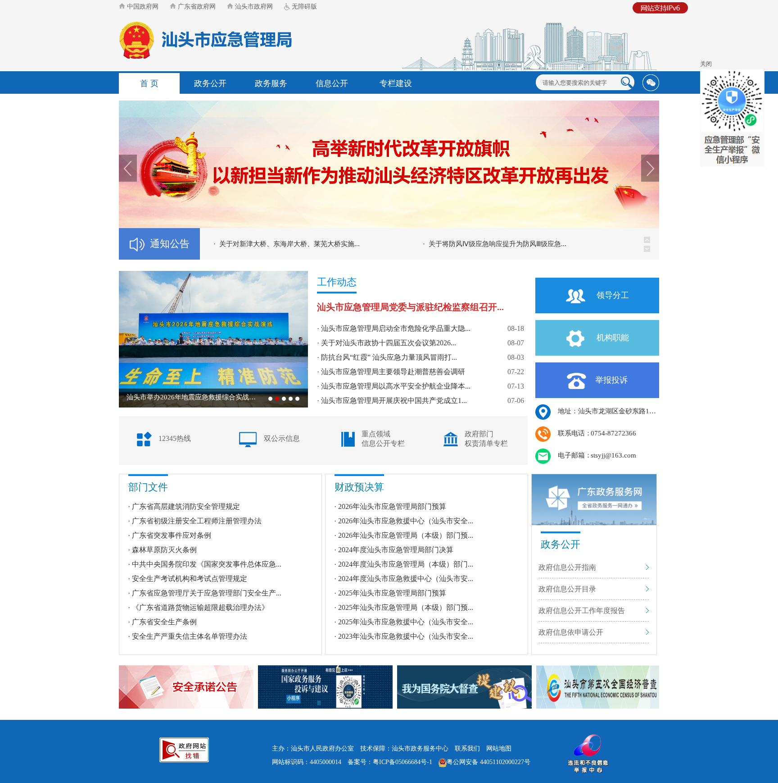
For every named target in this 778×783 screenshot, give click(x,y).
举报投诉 (611, 380)
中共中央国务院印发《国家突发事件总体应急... (206, 564)
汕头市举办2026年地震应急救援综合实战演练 (194, 397)
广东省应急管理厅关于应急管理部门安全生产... (206, 593)
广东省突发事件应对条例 (171, 535)
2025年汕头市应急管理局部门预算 (392, 593)
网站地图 (498, 748)
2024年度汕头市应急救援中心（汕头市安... (405, 578)
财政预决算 (359, 487)
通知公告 (170, 243)
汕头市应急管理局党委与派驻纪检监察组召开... (410, 307)
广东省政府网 (196, 6)
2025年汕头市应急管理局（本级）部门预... (405, 607)
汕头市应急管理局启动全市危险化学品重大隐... (395, 328)
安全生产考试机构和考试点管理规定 (189, 578)
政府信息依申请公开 (570, 632)
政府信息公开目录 (567, 589)
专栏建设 (396, 83)
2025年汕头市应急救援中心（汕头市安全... (405, 622)
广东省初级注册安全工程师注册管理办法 (197, 521)
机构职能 (611, 337)
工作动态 (337, 282)
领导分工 (611, 295)
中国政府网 (141, 6)
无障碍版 (303, 6)
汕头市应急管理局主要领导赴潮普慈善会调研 (393, 371)
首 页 (149, 83)
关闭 (706, 63)
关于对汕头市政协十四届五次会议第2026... (388, 343)
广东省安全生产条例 (164, 622)
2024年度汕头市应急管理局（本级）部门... (405, 564)
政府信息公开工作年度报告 (581, 610)
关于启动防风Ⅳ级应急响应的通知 (269, 243)
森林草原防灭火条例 (164, 550)
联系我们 (467, 748)
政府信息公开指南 (567, 567)
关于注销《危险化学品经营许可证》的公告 (493, 243)
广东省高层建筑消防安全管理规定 (186, 506)
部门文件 (148, 487)
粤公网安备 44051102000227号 (488, 762)
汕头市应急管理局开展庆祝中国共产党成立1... (394, 400)
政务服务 (271, 83)
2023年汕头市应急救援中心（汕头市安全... (405, 636)
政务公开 (210, 83)
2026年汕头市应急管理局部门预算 (392, 506)
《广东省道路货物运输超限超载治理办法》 (200, 607)
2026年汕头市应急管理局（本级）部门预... (405, 535)
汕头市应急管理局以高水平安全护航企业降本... (395, 386)
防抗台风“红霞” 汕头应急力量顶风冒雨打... (389, 357)
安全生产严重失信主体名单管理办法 (189, 636)
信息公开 (332, 83)
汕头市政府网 (253, 6)
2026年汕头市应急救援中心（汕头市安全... (405, 521)
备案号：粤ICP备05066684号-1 (390, 762)
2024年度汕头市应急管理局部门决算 (395, 550)
